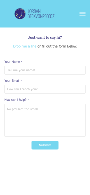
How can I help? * (16, 100)
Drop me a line (24, 46)
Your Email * (13, 80)
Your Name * (13, 62)
